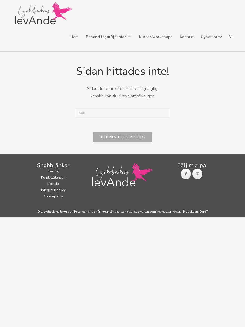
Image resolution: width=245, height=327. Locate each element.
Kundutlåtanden (53, 177)
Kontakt (53, 183)
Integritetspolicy (53, 190)
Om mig (53, 171)
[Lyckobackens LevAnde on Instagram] (197, 174)
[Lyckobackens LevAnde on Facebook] (186, 174)
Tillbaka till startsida (122, 137)
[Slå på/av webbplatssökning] (231, 37)
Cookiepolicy (53, 196)
